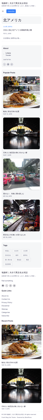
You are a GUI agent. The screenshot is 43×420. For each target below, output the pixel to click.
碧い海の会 (8, 260)
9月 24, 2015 (7, 196)
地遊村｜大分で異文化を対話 (15, 3)
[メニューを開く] (3, 11)
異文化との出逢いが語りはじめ (14, 235)
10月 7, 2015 (7, 155)
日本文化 (8, 255)
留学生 (10, 26)
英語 (27, 260)
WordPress (28, 417)
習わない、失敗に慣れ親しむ (13, 194)
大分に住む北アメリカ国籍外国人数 (17, 30)
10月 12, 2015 (7, 114)
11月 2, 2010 (7, 33)
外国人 (7, 251)
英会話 (19, 260)
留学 (17, 255)
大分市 (16, 251)
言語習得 (8, 264)
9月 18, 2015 (7, 237)
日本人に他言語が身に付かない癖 (15, 153)
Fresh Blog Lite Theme (9, 417)
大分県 (5, 26)
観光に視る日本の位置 (11, 111)
